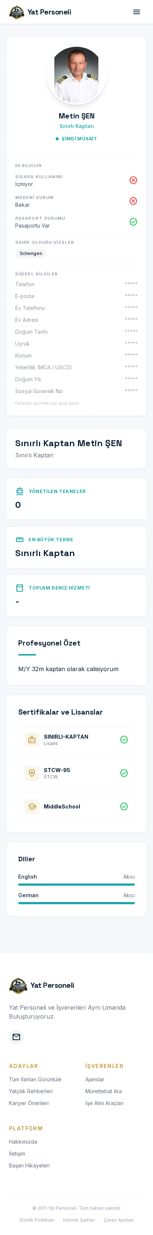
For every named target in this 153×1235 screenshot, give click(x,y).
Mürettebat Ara (103, 1091)
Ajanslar (94, 1079)
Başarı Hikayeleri (29, 1165)
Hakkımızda (23, 1141)
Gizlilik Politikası (36, 1220)
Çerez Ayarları (119, 1220)
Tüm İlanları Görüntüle (35, 1079)
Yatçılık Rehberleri (31, 1091)
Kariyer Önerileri (29, 1103)
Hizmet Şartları (79, 1220)
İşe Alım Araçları (104, 1103)
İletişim (17, 1153)
